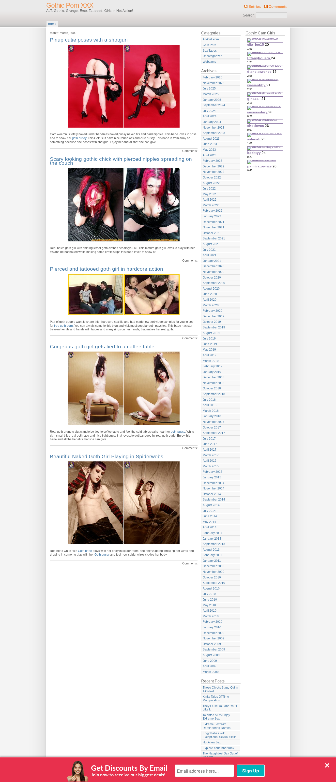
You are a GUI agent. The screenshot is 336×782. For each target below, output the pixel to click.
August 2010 (211, 588)
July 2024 (209, 111)
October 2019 (212, 322)
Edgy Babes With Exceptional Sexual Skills (219, 735)
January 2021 (212, 261)
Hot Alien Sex (212, 742)
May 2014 (209, 522)
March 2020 (211, 305)
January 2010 (212, 627)
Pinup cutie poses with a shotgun (89, 40)
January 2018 (212, 416)
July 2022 (209, 188)
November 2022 (213, 172)
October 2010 (212, 577)
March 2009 (211, 672)
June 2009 (210, 661)
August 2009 (211, 655)
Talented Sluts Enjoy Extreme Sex (216, 717)
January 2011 (212, 560)
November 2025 (213, 83)
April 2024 (209, 116)
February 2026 (212, 77)
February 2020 (212, 310)
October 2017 (212, 427)
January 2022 (212, 216)
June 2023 (210, 144)
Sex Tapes (210, 50)
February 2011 (212, 555)
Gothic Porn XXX (69, 5)
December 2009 (213, 633)
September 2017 (214, 433)
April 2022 (209, 199)
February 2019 (212, 366)
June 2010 (210, 599)
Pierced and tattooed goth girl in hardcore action (106, 269)
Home (52, 24)
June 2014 (210, 516)
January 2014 (212, 538)
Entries (254, 7)
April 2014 (209, 527)
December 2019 (213, 316)
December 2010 (213, 566)
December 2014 (213, 483)
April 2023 (209, 155)
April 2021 (209, 255)
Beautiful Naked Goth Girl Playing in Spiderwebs (106, 456)
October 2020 (212, 277)
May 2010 (209, 605)
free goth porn (63, 325)
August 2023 (211, 138)
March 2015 (211, 466)
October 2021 (212, 233)
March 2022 (211, 205)
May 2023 (209, 149)
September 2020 (214, 283)
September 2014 (214, 499)
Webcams (209, 61)
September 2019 (214, 327)
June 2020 (210, 294)
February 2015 (212, 471)
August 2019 (211, 333)
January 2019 (212, 372)
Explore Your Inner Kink (218, 748)
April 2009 (209, 666)
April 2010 (209, 610)
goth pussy (79, 138)
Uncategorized (212, 56)
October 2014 (212, 494)
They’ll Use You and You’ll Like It (220, 707)
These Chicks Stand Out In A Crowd (220, 689)
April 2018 (209, 405)
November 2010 (213, 572)
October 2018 (212, 388)
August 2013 (211, 549)
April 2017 (209, 449)
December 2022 (213, 166)
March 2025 (211, 94)
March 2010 (211, 616)
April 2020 (209, 299)
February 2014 (212, 533)
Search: (249, 15)
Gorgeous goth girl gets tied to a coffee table (102, 346)
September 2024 (214, 105)
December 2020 (213, 266)
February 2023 (212, 160)
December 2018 (213, 377)
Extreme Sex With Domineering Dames (216, 726)
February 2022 (212, 210)
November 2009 (213, 638)
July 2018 (209, 399)
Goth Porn (209, 45)
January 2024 (212, 122)
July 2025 (209, 88)
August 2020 (211, 288)
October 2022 (212, 177)
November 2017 (213, 422)
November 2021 (213, 227)
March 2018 (211, 411)
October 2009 (212, 644)
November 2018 (213, 383)
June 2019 (210, 344)
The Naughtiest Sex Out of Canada (220, 755)
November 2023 (213, 127)
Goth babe (85, 551)
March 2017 (211, 455)
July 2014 (209, 511)
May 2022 (209, 194)
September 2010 (214, 583)
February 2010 (212, 621)
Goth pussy (101, 554)
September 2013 (214, 544)
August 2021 (211, 244)
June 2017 (210, 444)
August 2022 (211, 183)
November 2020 (213, 272)
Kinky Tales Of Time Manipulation (216, 698)
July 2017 (209, 438)
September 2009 (214, 649)
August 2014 (211, 505)
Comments (278, 7)
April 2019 (209, 355)
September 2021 (214, 238)
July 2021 (209, 249)
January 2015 (212, 477)
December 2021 (213, 222)
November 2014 (213, 488)
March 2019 (211, 361)
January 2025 (212, 100)
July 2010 (209, 594)
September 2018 (214, 394)
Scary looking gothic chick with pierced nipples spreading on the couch (121, 161)
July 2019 (209, 338)
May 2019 (209, 349)
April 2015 (209, 460)
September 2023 (214, 133)
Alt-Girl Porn (211, 39)
